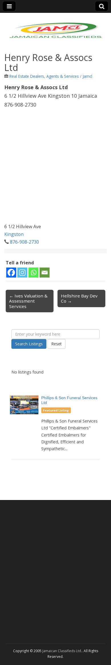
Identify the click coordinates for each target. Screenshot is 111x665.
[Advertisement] (55, 167)
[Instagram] (22, 273)
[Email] (45, 273)
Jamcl (87, 76)
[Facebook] (11, 273)
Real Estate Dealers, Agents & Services (44, 76)
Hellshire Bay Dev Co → (79, 298)
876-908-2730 (24, 242)
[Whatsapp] (33, 273)
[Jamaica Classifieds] (55, 27)
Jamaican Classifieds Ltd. (62, 650)
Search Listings (29, 343)
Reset (56, 343)
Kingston (14, 234)
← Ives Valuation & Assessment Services (28, 301)
